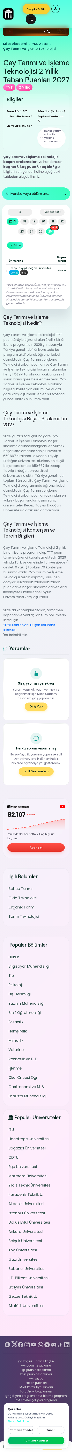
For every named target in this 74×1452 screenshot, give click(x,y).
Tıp (11, 975)
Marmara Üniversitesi (27, 1175)
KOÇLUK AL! (36, 9)
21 (52, 221)
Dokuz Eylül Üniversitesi (29, 1222)
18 (24, 221)
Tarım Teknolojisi (23, 916)
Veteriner (16, 1049)
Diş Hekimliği (19, 994)
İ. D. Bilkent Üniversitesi (28, 1277)
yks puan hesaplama (36, 1365)
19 (33, 221)
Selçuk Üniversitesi (25, 1240)
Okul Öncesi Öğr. (23, 1077)
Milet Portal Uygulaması (36, 1387)
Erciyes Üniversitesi (25, 1287)
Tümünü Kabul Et (36, 1440)
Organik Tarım (21, 907)
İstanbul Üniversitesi (26, 1213)
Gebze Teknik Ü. (22, 1296)
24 (31, 231)
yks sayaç (36, 1378)
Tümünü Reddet (21, 1430)
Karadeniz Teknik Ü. (25, 1194)
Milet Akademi (15, 43)
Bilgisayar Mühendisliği (29, 966)
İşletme (15, 1068)
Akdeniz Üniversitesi (26, 1203)
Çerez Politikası (18, 1421)
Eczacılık (15, 1021)
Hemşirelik (17, 1031)
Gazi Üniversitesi (23, 1259)
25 (41, 231)
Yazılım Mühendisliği (26, 1003)
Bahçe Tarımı (20, 888)
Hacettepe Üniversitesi (29, 1138)
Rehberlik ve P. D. (23, 1059)
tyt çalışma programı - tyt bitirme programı (36, 1396)
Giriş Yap (36, 706)
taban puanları (36, 1383)
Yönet (50, 1430)
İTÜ (11, 1129)
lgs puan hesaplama (36, 1370)
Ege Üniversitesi (22, 1166)
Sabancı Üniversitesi (26, 1268)
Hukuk (13, 957)
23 (22, 231)
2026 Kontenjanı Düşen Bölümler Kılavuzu (29, 627)
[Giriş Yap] (55, 9)
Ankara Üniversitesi (25, 1231)
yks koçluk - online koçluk (36, 1361)
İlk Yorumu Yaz (38, 771)
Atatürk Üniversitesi (26, 1305)
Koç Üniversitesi (22, 1250)
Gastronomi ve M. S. (26, 1086)
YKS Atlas (40, 43)
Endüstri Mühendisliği (27, 1096)
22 (62, 221)
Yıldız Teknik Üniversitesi (29, 1185)
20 (43, 221)
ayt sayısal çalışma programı (36, 1400)
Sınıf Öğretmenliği (24, 1012)
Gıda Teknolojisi (22, 897)
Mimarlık (15, 1040)
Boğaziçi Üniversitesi (27, 1148)
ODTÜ (13, 1157)
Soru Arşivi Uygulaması (36, 1391)
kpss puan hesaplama (36, 1374)
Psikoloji (15, 984)
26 (50, 231)
